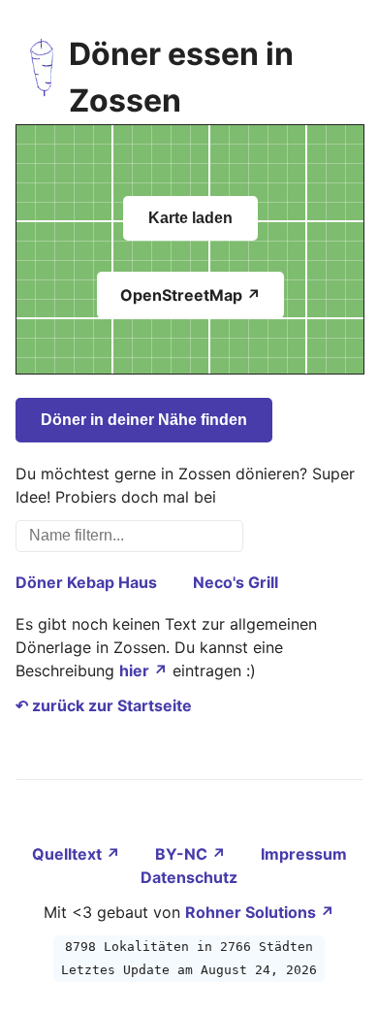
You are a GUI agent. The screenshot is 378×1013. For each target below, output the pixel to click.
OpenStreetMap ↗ (190, 295)
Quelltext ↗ (78, 854)
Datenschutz (189, 877)
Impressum (304, 854)
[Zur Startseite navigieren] (42, 77)
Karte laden (190, 218)
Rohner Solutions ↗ (259, 912)
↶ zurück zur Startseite (104, 705)
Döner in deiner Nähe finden (144, 419)
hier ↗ (143, 670)
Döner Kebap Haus (86, 582)
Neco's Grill (235, 582)
